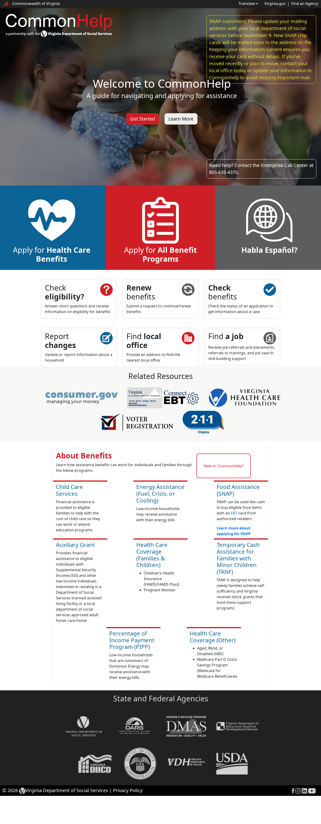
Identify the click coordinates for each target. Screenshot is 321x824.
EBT (234, 513)
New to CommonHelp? (224, 466)
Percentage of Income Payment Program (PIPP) (131, 640)
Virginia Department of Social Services (66, 790)
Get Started (142, 119)
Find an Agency (304, 3)
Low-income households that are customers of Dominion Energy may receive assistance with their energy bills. (131, 666)
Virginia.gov (275, 3)
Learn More (180, 119)
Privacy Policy (127, 790)
